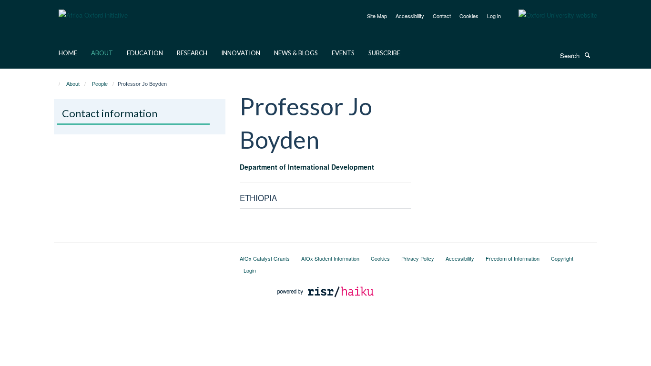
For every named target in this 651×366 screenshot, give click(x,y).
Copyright (562, 258)
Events (343, 53)
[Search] (587, 55)
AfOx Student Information (330, 258)
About (102, 53)
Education (145, 53)
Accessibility (410, 16)
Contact (442, 16)
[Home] (55, 84)
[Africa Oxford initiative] (93, 9)
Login (250, 270)
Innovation (240, 53)
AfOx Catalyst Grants (265, 258)
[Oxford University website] (550, 15)
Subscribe (384, 53)
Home (68, 53)
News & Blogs (296, 53)
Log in (494, 16)
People (100, 84)
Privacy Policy (417, 258)
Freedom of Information (512, 258)
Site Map (377, 16)
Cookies (468, 16)
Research (192, 53)
